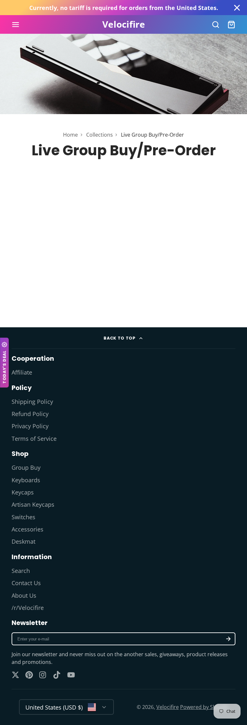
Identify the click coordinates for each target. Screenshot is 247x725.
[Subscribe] (228, 638)
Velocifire (167, 707)
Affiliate (22, 372)
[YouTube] (71, 675)
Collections (99, 134)
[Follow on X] (15, 675)
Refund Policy (30, 414)
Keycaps (23, 492)
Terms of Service (34, 438)
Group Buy (26, 467)
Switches (23, 517)
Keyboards (26, 480)
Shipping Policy (32, 401)
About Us (24, 595)
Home (70, 134)
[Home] (123, 24)
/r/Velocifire (28, 608)
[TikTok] (57, 675)
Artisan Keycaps (33, 504)
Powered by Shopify (204, 707)
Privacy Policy (30, 426)
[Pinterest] (29, 675)
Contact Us (26, 583)
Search (21, 571)
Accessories (27, 529)
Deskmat (23, 541)
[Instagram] (43, 675)
